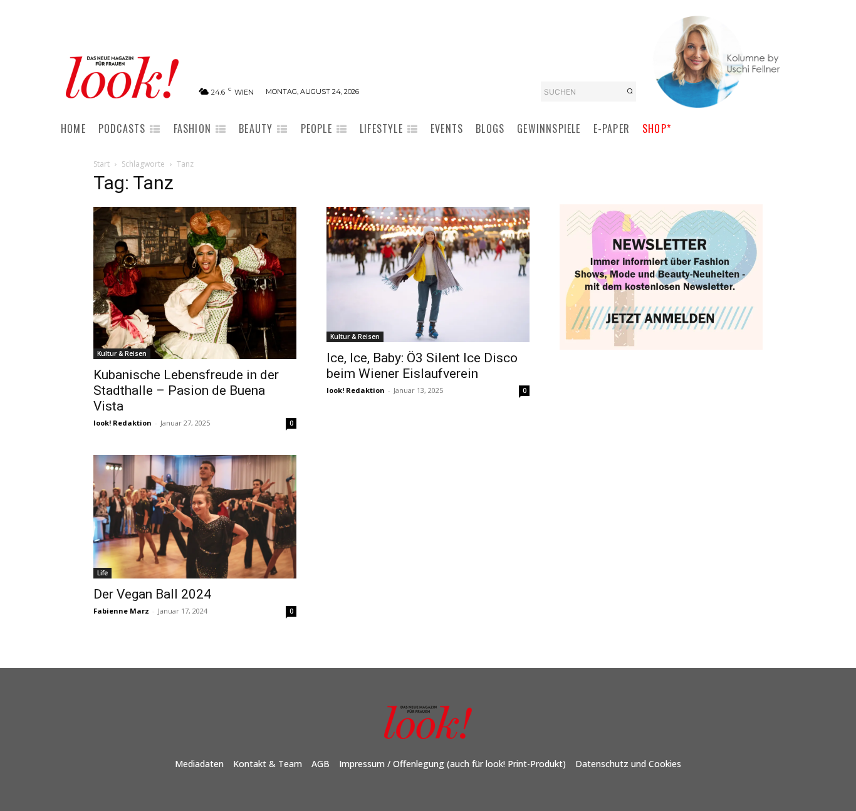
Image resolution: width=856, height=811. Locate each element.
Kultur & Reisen (122, 353)
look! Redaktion (122, 422)
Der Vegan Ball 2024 (152, 594)
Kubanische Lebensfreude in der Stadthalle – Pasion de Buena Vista (186, 390)
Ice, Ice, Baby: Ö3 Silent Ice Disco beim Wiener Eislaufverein (422, 365)
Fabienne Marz (121, 610)
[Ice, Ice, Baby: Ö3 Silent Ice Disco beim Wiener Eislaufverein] (428, 274)
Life (102, 572)
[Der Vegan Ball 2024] (194, 516)
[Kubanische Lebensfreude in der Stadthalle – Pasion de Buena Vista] (194, 283)
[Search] (630, 91)
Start (101, 164)
